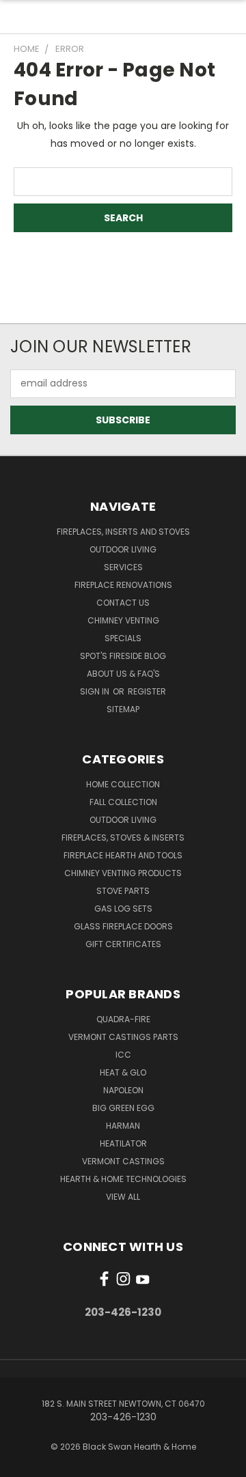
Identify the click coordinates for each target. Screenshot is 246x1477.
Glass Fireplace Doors (123, 926)
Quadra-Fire (123, 1019)
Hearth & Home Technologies (123, 1179)
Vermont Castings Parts (123, 1037)
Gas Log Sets (123, 908)
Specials (123, 638)
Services (123, 567)
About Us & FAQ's (123, 673)
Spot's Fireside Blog (123, 656)
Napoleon (123, 1090)
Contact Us (123, 602)
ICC (123, 1054)
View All (123, 1196)
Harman (123, 1125)
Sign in (95, 691)
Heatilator (123, 1143)
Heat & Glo (123, 1072)
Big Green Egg (123, 1108)
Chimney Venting (123, 620)
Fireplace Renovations (123, 585)
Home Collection (123, 784)
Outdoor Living (123, 549)
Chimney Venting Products (123, 873)
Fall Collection (123, 802)
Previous (21, 1463)
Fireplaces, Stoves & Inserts (123, 837)
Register (147, 691)
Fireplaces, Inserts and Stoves (123, 531)
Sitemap (123, 709)
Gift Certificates (123, 944)
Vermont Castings (123, 1161)
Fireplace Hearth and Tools (123, 855)
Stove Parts (123, 891)
